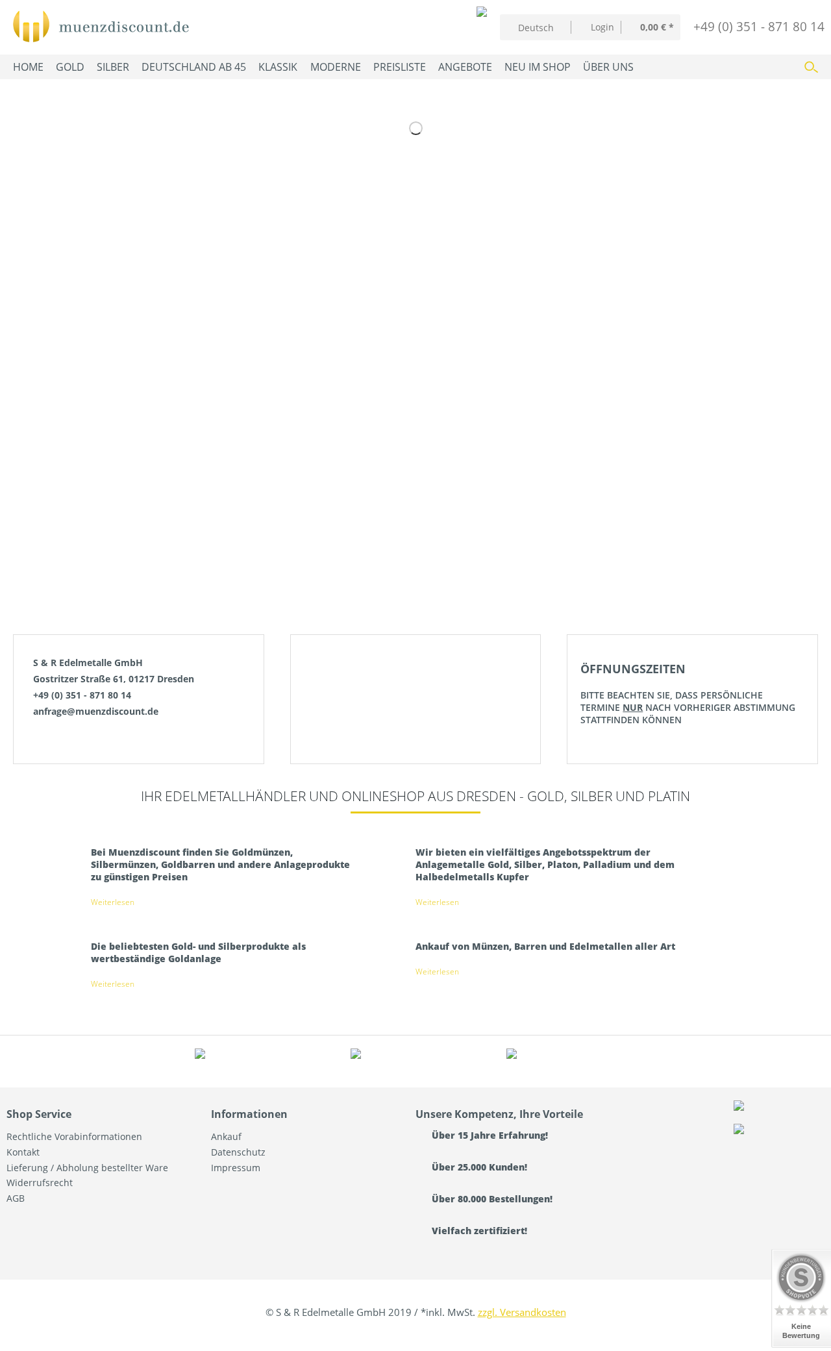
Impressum (235, 1167)
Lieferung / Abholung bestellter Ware (87, 1167)
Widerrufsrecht (39, 1182)
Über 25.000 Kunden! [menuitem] (478, 1167)
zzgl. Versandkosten (522, 1312)
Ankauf (226, 1136)
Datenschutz (238, 1152)
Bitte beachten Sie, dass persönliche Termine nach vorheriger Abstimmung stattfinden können (687, 693)
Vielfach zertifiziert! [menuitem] (478, 1230)
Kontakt (23, 1152)
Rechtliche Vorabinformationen (74, 1136)
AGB (15, 1198)
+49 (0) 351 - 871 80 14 (759, 26)
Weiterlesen (112, 902)
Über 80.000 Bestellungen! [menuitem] (490, 1199)
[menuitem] (596, 27)
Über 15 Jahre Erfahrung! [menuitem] (488, 1135)
